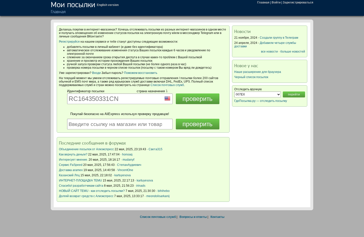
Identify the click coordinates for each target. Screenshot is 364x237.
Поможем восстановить (140, 73)
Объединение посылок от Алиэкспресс (86, 149)
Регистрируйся (69, 41)
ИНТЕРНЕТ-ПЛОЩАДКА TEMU (80, 180)
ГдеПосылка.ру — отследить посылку (260, 101)
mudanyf (128, 159)
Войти (276, 2)
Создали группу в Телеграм (279, 37)
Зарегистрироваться (298, 2)
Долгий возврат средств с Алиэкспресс (86, 196)
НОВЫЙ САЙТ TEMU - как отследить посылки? (92, 191)
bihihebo (164, 191)
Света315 (155, 149)
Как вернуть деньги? (73, 154)
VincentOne (125, 170)
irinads (140, 185)
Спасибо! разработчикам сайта (81, 185)
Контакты (217, 217)
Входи (96, 73)
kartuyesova (122, 175)
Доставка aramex (71, 170)
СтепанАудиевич (129, 165)
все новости (269, 51)
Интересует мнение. (73, 159)
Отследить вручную (248, 89)
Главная (263, 2)
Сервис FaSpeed (70, 165)
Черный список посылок (251, 77)
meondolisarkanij (158, 196)
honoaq (127, 154)
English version (108, 5)
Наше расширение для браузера (257, 72)
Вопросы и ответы (193, 217)
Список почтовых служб (167, 85)
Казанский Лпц (69, 175)
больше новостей (292, 51)
